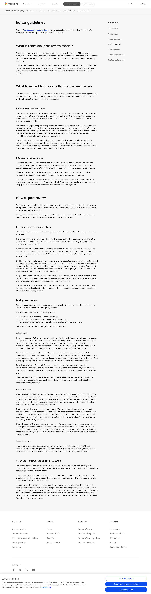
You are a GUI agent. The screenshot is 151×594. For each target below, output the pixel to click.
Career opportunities (118, 547)
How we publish (53, 542)
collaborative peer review (35, 30)
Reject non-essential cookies (126, 584)
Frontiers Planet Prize (87, 542)
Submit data (88, 4)
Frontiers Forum (85, 529)
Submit (113, 542)
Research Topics (54, 11)
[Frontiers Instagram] (33, 570)
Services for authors (20, 533)
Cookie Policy (45, 587)
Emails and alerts (117, 533)
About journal (83, 11)
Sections (30, 11)
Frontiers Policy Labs (87, 533)
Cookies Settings (126, 578)
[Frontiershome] (11, 3)
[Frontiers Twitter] (20, 570)
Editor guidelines (19, 542)
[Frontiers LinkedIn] (26, 570)
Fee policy (16, 547)
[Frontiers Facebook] (13, 570)
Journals (50, 538)
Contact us (114, 538)
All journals (42, 4)
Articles (42, 11)
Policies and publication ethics (25, 538)
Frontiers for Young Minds (89, 538)
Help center (115, 529)
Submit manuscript (72, 4)
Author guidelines (19, 529)
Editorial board (69, 11)
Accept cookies (126, 590)
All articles (55, 4)
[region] (75, 584)
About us (26, 4)
